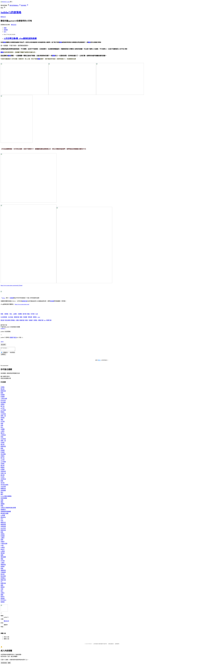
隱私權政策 (111, 643)
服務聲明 (117, 643)
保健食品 (3, 471)
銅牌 (2, 539)
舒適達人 (13, 320)
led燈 (2, 545)
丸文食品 (10, 317)
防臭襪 (2, 396)
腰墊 (2, 502)
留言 (15, 337)
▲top (2, 341)
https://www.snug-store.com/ (22, 304)
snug (39, 317)
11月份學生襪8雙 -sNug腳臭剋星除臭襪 (20, 38)
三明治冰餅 (4, 398)
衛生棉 (2, 320)
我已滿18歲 (4, 662)
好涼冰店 (3, 400)
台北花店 (3, 528)
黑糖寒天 (3, 509)
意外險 (2, 482)
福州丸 (2, 433)
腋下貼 (2, 406)
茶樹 (2, 589)
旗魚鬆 (6, 314)
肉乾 (2, 425)
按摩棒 (2, 566)
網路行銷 (40, 320)
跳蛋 (2, 568)
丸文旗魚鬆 (4, 317)
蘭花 (2, 494)
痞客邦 (12, 337)
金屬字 (2, 541)
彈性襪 (30, 317)
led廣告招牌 (4, 543)
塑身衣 (2, 596)
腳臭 (4, 42)
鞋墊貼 (2, 412)
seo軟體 (3, 515)
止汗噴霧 (3, 410)
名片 (5, 31)
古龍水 (2, 593)
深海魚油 (3, 479)
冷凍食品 (3, 435)
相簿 (5, 28)
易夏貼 (35, 317)
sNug (3, 298)
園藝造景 (3, 488)
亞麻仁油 (3, 473)
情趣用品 (3, 564)
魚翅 (2, 437)
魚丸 (11, 314)
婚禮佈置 (3, 524)
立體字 (2, 537)
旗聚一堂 (3, 415)
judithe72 (3, 328)
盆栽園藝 (3, 490)
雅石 (2, 492)
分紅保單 (3, 486)
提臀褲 (2, 602)
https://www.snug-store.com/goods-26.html (11, 285)
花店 (2, 520)
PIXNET (90, 643)
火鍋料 (15, 314)
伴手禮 (32, 314)
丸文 (36, 314)
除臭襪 (12, 298)
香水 (2, 591)
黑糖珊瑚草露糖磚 (6, 511)
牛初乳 (2, 477)
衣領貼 (2, 387)
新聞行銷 (48, 320)
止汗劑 (2, 408)
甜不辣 (24, 314)
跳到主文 (3, 16)
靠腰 (2, 500)
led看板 (3, 551)
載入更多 (3, 344)
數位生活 (13, 24)
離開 (9, 662)
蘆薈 (2, 585)
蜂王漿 (2, 475)
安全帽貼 (3, 402)
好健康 (2, 469)
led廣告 (3, 547)
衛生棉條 (7, 320)
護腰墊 (2, 504)
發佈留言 (3, 354)
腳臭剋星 (24, 301)
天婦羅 (20, 314)
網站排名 (3, 517)
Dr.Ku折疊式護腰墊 (6, 496)
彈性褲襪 (3, 557)
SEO (2, 518)
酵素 (2, 481)
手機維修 (3, 572)
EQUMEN (3, 600)
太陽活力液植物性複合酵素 (8, 507)
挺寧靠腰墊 (4, 498)
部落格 (6, 29)
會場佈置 (3, 526)
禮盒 (28, 314)
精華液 (2, 587)
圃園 (2, 594)
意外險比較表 (4, 484)
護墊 (17, 320)
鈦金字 (2, 549)
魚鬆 (2, 314)
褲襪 (2, 555)
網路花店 (3, 522)
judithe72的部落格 (11, 12)
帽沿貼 (2, 389)
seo (45, 320)
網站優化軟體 (4, 513)
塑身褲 (2, 598)
